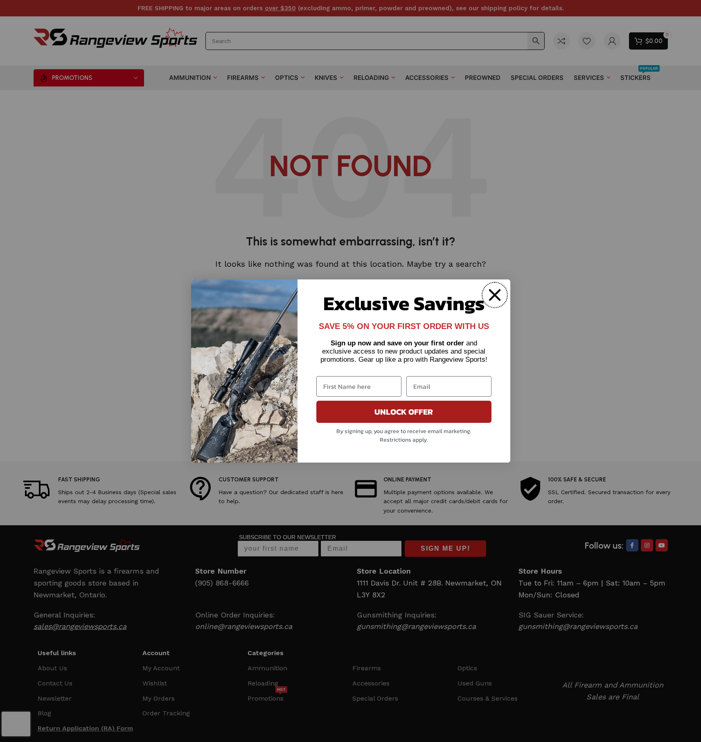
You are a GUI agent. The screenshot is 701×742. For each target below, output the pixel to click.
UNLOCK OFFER (403, 412)
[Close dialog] (494, 295)
